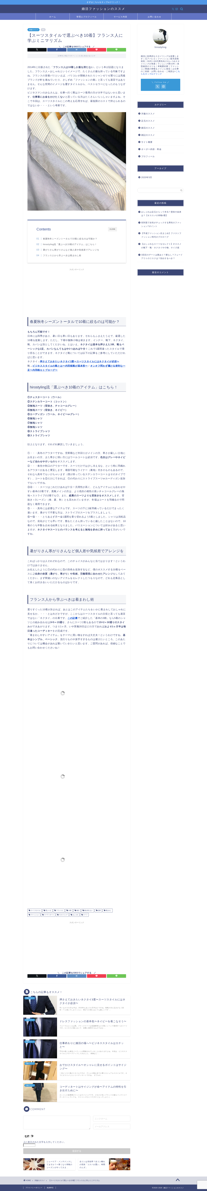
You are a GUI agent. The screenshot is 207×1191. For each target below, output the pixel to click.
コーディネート (49, 915)
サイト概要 (147, 142)
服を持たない (88, 910)
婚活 (77, 910)
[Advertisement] (76, 291)
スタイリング (63, 915)
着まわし (108, 910)
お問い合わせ (154, 16)
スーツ (85, 915)
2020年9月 (146, 177)
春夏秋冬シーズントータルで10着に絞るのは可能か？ (70, 238)
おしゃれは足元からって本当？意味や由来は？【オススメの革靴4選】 (161, 214)
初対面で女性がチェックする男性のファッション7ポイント (161, 224)
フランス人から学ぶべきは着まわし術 (62, 255)
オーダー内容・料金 (151, 149)
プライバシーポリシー (33, 1187)
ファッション (34, 915)
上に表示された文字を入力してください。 (44, 1142)
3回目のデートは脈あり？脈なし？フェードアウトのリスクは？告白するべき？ (162, 257)
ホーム (52, 16)
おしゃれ (75, 915)
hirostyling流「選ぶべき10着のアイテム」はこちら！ (70, 244)
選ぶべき (48, 910)
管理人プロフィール (86, 16)
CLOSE (112, 229)
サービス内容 (120, 16)
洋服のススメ (33, 30)
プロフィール (148, 156)
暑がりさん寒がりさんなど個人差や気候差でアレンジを (71, 250)
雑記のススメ (148, 135)
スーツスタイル (35, 910)
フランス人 (59, 910)
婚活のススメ (148, 128)
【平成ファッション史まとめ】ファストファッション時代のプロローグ (161, 235)
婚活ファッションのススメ (103, 9)
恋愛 (99, 910)
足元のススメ (148, 121)
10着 (69, 910)
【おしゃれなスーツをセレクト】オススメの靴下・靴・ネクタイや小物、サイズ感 (161, 246)
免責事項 (50, 1187)
